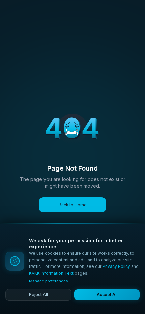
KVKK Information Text (51, 273)
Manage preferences (48, 281)
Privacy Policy (116, 266)
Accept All (107, 294)
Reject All (38, 294)
